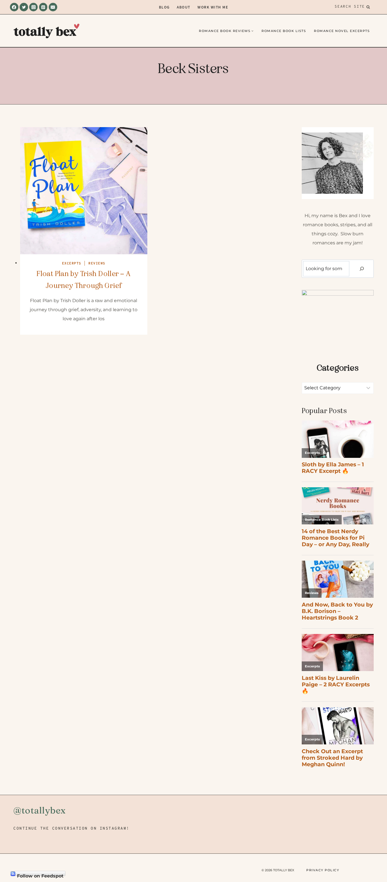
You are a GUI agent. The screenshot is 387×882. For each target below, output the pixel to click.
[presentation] (83, 190)
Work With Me (212, 7)
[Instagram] (33, 7)
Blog (164, 7)
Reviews (96, 263)
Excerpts (71, 263)
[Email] (53, 7)
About (183, 7)
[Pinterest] (43, 7)
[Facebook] (14, 7)
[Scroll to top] (373, 845)
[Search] (361, 268)
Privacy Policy (322, 870)
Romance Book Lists (283, 31)
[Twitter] (24, 7)
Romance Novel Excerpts (342, 31)
